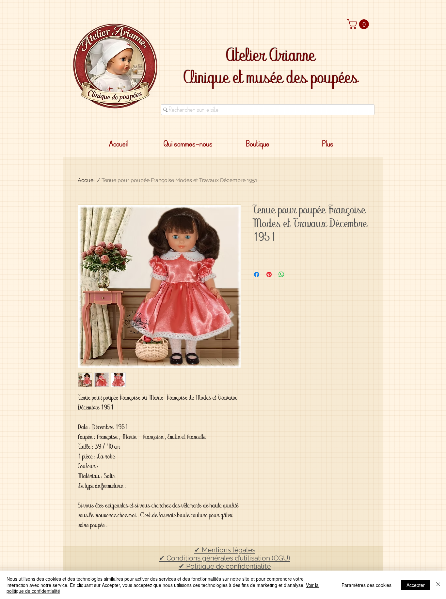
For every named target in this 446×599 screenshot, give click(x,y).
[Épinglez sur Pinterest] (269, 274)
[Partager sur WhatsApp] (281, 274)
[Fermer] (438, 585)
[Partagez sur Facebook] (257, 274)
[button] (359, 24)
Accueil (87, 180)
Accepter (415, 585)
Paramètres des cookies (366, 585)
